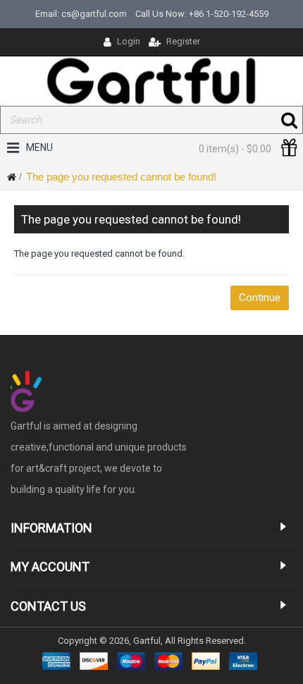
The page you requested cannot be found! (121, 177)
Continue (259, 297)
